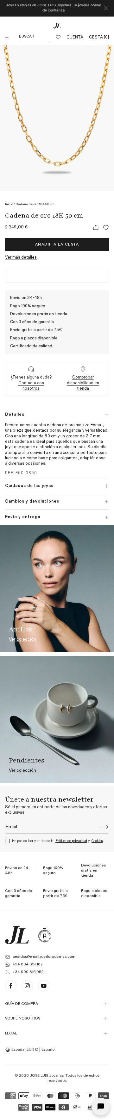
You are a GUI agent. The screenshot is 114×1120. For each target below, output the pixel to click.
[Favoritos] (58, 37)
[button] (8, 37)
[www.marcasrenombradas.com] (44, 934)
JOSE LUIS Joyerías (47, 1076)
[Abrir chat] (101, 1107)
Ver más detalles (21, 257)
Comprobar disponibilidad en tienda (83, 383)
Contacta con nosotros (31, 386)
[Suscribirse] (104, 827)
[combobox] (22, 1049)
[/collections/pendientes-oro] (57, 719)
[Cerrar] (106, 8)
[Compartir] (95, 227)
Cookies (97, 841)
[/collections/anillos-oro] (57, 588)
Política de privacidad (71, 841)
